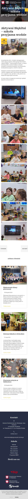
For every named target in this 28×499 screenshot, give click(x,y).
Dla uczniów (14, 448)
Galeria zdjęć (14, 453)
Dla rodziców (14, 451)
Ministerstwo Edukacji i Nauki (14, 481)
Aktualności (14, 446)
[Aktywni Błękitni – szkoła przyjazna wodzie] (14, 46)
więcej (11, 497)
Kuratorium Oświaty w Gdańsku (15, 477)
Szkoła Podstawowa (15, 2)
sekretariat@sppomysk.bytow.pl (14, 437)
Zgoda (16, 497)
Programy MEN (14, 455)
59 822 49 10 (14, 434)
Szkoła (14, 444)
